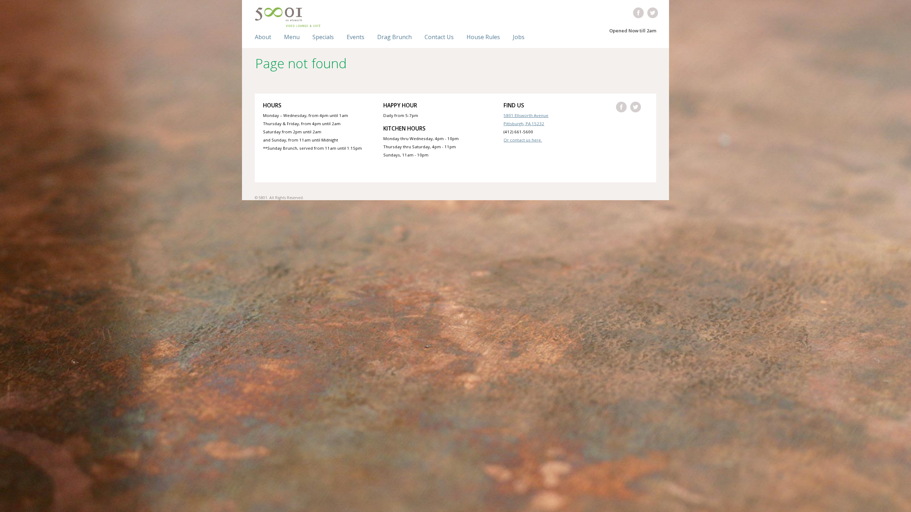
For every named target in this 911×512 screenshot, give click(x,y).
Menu (292, 37)
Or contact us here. (523, 140)
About (263, 37)
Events (355, 37)
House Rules (483, 37)
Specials (323, 37)
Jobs (519, 37)
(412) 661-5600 (518, 131)
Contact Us (439, 37)
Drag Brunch (394, 37)
